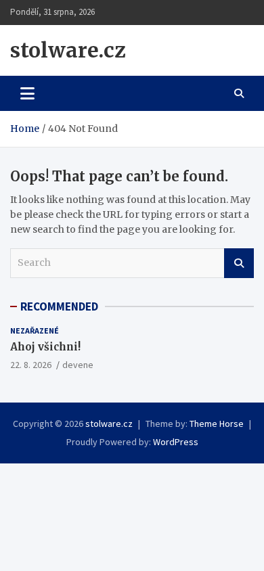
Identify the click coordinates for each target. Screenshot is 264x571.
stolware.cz (68, 50)
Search (239, 263)
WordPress (175, 442)
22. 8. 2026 (30, 365)
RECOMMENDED (59, 306)
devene (77, 365)
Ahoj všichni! (45, 346)
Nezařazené (34, 330)
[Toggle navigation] (27, 93)
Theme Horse (217, 423)
